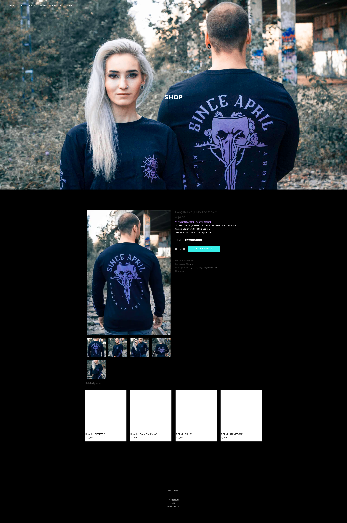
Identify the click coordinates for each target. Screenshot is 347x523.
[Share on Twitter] (190, 271)
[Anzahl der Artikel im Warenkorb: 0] (325, 4)
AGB (173, 503)
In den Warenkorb (204, 249)
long (200, 267)
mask (216, 267)
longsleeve (208, 267)
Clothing (189, 264)
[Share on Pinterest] (196, 271)
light (192, 267)
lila (196, 267)
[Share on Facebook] (187, 271)
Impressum (173, 500)
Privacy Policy (173, 506)
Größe (179, 240)
